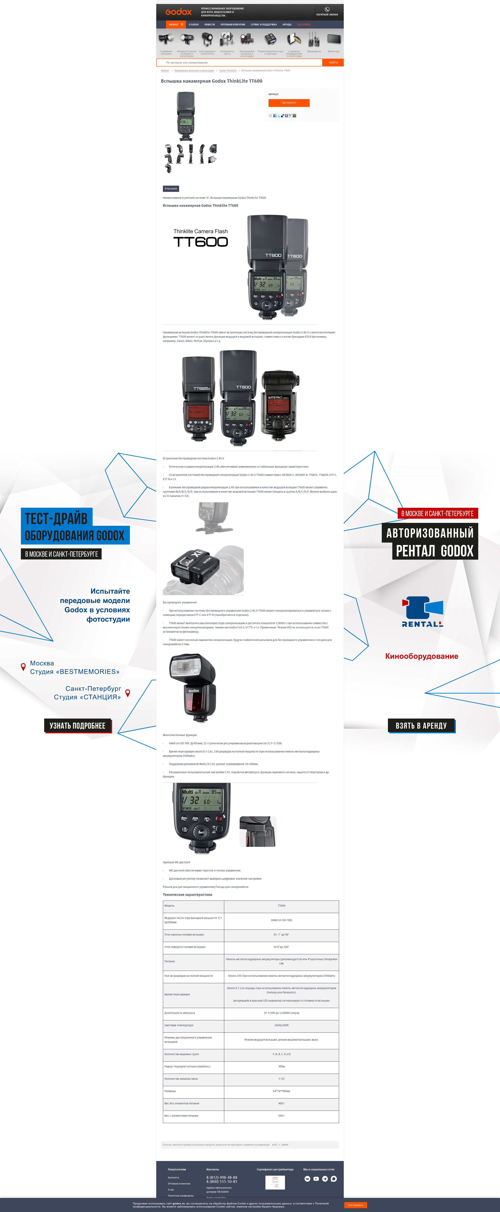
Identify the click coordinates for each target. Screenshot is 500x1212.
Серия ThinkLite (228, 71)
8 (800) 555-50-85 (221, 1182)
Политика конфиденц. (181, 1196)
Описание (171, 188)
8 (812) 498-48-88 (221, 1178)
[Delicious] (282, 115)
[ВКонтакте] (286, 115)
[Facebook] (274, 115)
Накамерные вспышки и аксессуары (194, 71)
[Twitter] (278, 115)
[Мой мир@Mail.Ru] (294, 115)
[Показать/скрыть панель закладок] (270, 116)
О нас (171, 1190)
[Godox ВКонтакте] (307, 1179)
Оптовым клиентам (179, 1183)
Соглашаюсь (355, 1205)
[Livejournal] (290, 115)
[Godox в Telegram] (325, 1179)
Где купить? (289, 102)
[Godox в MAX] (334, 1179)
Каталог (174, 25)
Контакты (173, 1177)
